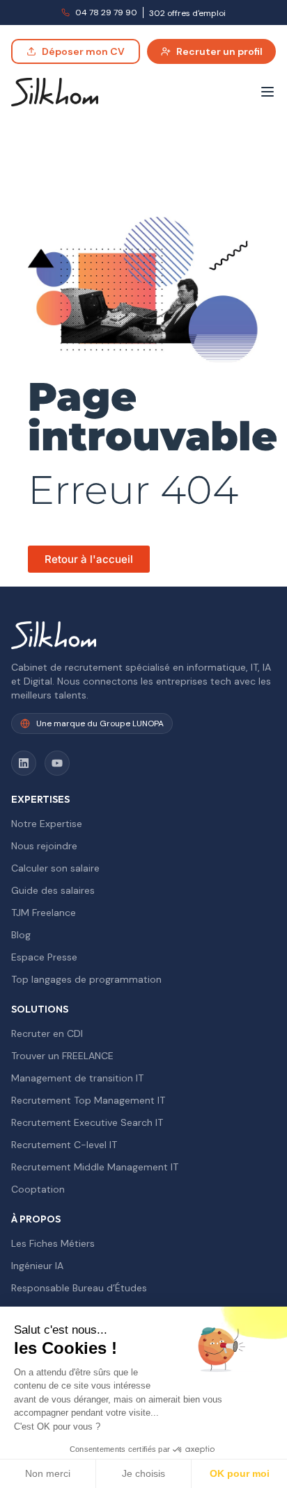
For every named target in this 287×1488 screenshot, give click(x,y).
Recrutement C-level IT (64, 1144)
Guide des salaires (53, 890)
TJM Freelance (43, 912)
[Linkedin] (23, 763)
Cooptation (38, 1189)
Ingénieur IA (37, 1265)
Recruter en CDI (47, 1033)
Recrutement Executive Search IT (87, 1122)
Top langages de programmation (86, 979)
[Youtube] (57, 763)
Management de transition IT (77, 1078)
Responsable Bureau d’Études (79, 1288)
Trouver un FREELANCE (62, 1055)
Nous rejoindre (44, 846)
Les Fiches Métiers (53, 1243)
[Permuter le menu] (267, 91)
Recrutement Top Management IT (88, 1100)
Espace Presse (44, 957)
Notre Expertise (46, 823)
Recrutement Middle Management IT (94, 1167)
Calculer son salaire (55, 868)
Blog (21, 935)
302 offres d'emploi (187, 13)
